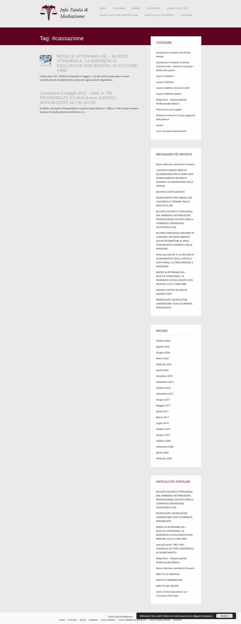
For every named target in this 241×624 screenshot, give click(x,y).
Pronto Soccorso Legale (168, 109)
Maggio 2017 (163, 405)
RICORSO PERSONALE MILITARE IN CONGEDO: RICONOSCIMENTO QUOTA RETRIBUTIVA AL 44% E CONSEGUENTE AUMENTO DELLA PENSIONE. (175, 240)
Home (103, 8)
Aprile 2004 (162, 452)
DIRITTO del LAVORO (167, 585)
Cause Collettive (177, 8)
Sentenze (186, 15)
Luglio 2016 (162, 423)
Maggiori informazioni (202, 616)
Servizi (136, 8)
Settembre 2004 (164, 446)
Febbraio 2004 (164, 458)
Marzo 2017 (162, 417)
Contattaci (153, 8)
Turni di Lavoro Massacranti (171, 131)
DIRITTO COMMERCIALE (169, 579)
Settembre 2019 (164, 381)
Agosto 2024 (163, 346)
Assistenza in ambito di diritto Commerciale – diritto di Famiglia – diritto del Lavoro (175, 66)
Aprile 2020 (162, 370)
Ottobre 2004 (163, 440)
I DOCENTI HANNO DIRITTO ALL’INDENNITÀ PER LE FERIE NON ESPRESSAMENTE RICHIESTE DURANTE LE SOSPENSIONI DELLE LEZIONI (174, 178)
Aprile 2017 (162, 411)
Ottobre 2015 (163, 429)
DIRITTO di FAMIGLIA (167, 574)
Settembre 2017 (164, 393)
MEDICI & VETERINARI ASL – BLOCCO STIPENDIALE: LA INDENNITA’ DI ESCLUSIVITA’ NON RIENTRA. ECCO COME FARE (97, 63)
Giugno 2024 (163, 352)
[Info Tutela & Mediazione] (65, 20)
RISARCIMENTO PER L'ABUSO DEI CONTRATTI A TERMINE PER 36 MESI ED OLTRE (174, 201)
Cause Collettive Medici (159, 15)
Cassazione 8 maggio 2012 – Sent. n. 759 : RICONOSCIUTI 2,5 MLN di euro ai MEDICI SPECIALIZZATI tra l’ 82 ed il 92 (78, 98)
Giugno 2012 (163, 434)
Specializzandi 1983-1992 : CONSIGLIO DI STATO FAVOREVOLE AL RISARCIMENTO (175, 548)
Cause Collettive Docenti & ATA (119, 15)
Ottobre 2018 (163, 387)
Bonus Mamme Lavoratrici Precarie (175, 164)
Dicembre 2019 (164, 376)
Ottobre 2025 (163, 340)
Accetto (224, 615)
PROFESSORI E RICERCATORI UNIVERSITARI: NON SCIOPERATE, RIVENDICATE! (174, 303)
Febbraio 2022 (164, 364)
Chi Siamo (119, 8)
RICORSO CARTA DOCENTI (170, 191)
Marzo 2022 (162, 358)
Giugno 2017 (163, 399)
